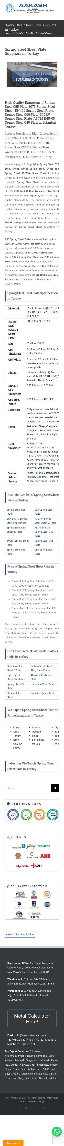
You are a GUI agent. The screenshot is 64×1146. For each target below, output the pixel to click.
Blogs (41, 1101)
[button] (57, 1132)
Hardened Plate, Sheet (43, 684)
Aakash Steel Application (20, 934)
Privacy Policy (52, 1097)
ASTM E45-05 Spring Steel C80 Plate (43, 531)
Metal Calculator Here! (32, 1018)
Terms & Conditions (28, 1101)
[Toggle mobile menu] (57, 15)
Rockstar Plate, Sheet (42, 693)
